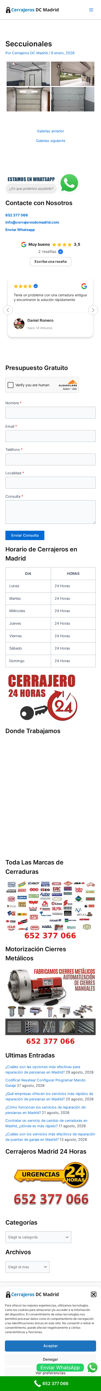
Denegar (50, 1359)
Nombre (13, 403)
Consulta (14, 496)
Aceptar (50, 1345)
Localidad (14, 473)
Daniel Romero (40, 320)
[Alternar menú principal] (91, 10)
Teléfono (14, 449)
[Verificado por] (60, 251)
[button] (93, 1294)
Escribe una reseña (51, 261)
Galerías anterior (50, 131)
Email (11, 426)
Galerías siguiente (50, 141)
